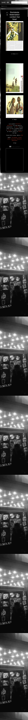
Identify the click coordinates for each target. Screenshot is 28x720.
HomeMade (14, 137)
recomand (13, 139)
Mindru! (20, 131)
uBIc (22, 135)
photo (9, 139)
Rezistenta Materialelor (17, 139)
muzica (19, 137)
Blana (17, 127)
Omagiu (9, 130)
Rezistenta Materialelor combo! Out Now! (15, 15)
